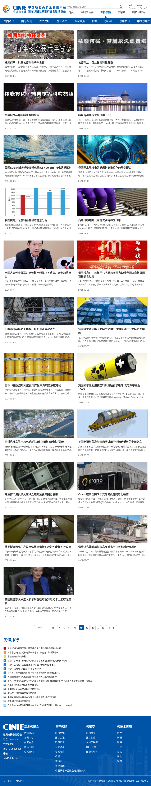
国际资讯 (26, 21)
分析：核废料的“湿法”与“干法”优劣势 (24, 669)
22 (103, 628)
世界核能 (105, 12)
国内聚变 (91, 733)
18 (93, 628)
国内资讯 (9, 21)
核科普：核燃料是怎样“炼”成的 (22, 693)
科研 (119, 738)
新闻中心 (29, 738)
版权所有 (20, 781)
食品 (119, 752)
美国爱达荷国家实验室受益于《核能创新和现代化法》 (32, 697)
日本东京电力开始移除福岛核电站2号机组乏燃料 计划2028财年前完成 (40, 705)
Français (132, 8)
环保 (119, 742)
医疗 (119, 733)
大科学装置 (92, 742)
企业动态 (62, 21)
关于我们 (8, 781)
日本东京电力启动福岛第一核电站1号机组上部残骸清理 (33, 653)
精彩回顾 (29, 747)
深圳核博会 (87, 12)
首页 (71, 12)
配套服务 (29, 742)
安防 (119, 761)
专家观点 (79, 21)
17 (87, 628)
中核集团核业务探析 (17, 657)
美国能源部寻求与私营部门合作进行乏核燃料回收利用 (32, 677)
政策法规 (44, 21)
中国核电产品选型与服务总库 (70, 771)
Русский (143, 8)
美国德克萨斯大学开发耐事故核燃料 (24, 689)
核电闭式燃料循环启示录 (19, 701)
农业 (119, 756)
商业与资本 (92, 752)
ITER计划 (91, 747)
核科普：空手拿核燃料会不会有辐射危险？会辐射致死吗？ (34, 673)
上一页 (51, 628)
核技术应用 (138, 12)
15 (75, 628)
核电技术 (124, 21)
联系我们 (29, 752)
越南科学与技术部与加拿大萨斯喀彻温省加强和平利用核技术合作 (37, 661)
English (139, 5)
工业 (119, 747)
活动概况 (29, 733)
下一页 (111, 628)
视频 (94, 21)
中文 (131, 5)
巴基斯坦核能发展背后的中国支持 (23, 685)
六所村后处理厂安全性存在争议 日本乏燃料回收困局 (32, 665)
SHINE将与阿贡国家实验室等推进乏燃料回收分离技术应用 (34, 648)
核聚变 (121, 12)
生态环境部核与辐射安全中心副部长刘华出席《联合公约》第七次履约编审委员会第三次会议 (50, 681)
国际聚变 (91, 738)
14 (69, 628)
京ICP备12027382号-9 (137, 781)
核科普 (108, 21)
